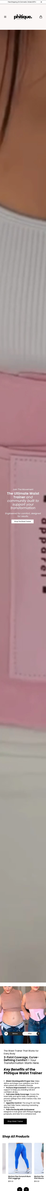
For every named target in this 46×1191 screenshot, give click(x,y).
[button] (5, 16)
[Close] (41, 2)
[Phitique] (23, 17)
